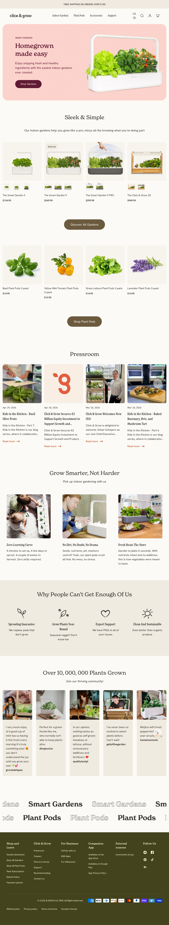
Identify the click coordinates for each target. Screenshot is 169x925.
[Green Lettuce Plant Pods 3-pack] (105, 265)
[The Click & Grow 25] (146, 161)
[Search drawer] (142, 15)
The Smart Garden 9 (55, 195)
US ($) (134, 15)
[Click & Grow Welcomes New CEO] (105, 403)
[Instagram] (145, 852)
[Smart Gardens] (84, 804)
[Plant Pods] (84, 817)
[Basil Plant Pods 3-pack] (22, 265)
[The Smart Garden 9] (63, 161)
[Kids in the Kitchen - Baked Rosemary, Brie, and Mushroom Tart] (146, 406)
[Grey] (26, 187)
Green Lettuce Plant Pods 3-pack (104, 288)
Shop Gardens (28, 83)
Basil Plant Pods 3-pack (16, 288)
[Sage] (16, 187)
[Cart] (158, 15)
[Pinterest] (145, 859)
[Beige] (68, 187)
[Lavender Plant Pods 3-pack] (146, 265)
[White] (7, 187)
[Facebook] (152, 852)
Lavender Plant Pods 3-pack (143, 288)
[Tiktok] (152, 859)
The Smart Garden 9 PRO (100, 195)
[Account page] (150, 15)
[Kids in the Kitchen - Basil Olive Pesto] (22, 403)
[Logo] (20, 16)
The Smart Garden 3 (14, 195)
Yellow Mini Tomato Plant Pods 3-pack (61, 290)
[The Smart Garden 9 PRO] (105, 161)
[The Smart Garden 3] (22, 161)
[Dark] (141, 187)
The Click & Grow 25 (139, 195)
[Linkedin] (145, 866)
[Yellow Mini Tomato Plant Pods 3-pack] (63, 265)
